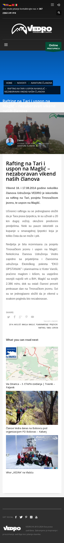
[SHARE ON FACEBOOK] (14, 317)
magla (25, 324)
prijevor (53, 324)
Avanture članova (26, 146)
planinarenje (42, 324)
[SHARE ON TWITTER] (8, 317)
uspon (55, 328)
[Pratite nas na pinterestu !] (26, 517)
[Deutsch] (10, 4)
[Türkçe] (13, 4)
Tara (49, 328)
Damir (20, 140)
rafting (42, 328)
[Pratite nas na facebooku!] (15, 517)
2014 (11, 324)
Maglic (32, 324)
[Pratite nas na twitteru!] (21, 517)
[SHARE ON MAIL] (32, 317)
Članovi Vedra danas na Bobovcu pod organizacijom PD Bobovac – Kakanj (26, 430)
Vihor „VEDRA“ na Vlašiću (19, 472)
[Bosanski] (4, 4)
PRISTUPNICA (53, 47)
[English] (7, 4)
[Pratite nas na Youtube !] (36, 517)
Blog (38, 146)
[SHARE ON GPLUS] (20, 317)
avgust (17, 324)
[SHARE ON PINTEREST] (26, 317)
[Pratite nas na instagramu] (31, 517)
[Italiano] (16, 4)
